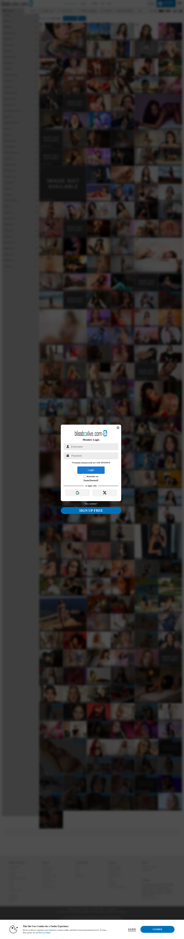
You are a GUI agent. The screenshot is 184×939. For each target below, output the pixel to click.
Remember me (92, 476)
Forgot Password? (91, 480)
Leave (132, 929)
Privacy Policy (45, 933)
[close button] (118, 428)
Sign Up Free (91, 510)
